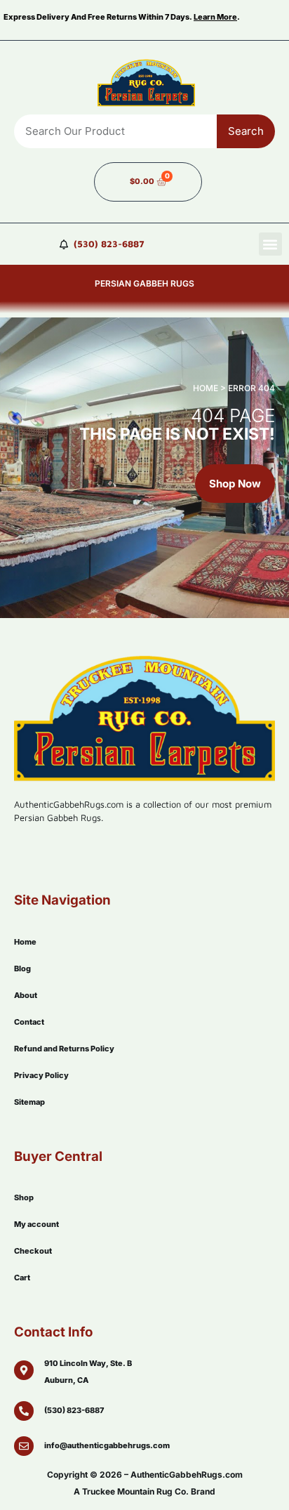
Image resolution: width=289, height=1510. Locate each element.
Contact (29, 1022)
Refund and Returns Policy (64, 1048)
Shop (24, 1197)
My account (36, 1224)
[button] (270, 244)
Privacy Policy (41, 1075)
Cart (22, 1277)
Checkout (33, 1251)
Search (246, 131)
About (25, 995)
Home (25, 942)
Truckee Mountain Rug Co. (135, 1491)
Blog (22, 968)
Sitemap (29, 1102)
